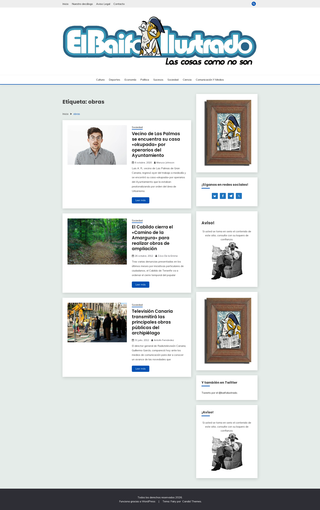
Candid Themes (191, 501)
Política (144, 79)
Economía (130, 79)
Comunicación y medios (210, 79)
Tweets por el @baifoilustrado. (220, 392)
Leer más (141, 200)
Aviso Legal (103, 4)
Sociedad (173, 79)
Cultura (100, 79)
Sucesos (158, 79)
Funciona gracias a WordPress (137, 501)
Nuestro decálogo (82, 4)
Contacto (119, 4)
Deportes (114, 79)
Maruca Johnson (165, 162)
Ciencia (187, 79)
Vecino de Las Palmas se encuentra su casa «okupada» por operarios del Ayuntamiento (156, 144)
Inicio (65, 4)
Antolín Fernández (164, 340)
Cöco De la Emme (168, 255)
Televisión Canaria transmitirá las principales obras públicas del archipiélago (152, 322)
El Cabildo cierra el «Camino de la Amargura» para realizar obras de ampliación (152, 238)
